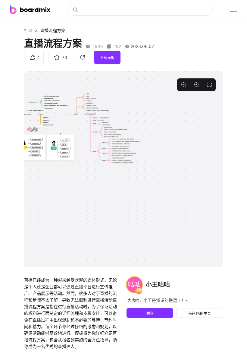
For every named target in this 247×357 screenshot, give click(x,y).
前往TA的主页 (199, 313)
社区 (28, 30)
